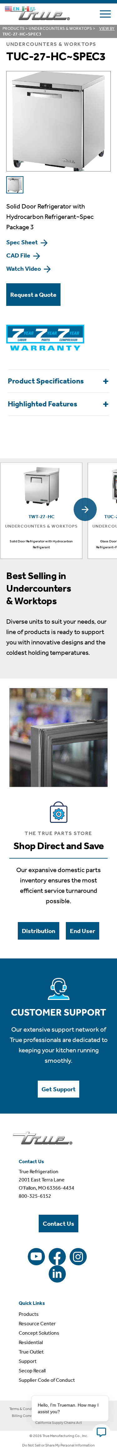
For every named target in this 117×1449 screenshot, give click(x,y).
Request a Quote (33, 294)
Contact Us (58, 1223)
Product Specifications (46, 381)
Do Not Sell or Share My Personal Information (58, 1445)
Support (28, 1361)
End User (82, 931)
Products (13, 28)
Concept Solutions (39, 1333)
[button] (85, 509)
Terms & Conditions (25, 1409)
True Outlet (31, 1352)
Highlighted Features (42, 403)
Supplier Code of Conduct (47, 1380)
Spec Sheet (22, 242)
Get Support (58, 1089)
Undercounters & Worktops (60, 28)
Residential (31, 1342)
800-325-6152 (35, 1196)
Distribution (38, 931)
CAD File (19, 255)
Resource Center (37, 1324)
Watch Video (24, 268)
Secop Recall (32, 1371)
